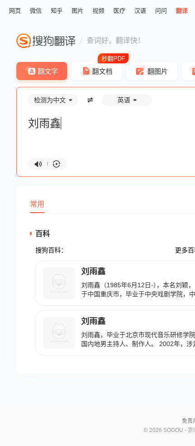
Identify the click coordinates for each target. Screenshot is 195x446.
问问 (161, 10)
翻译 (182, 10)
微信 (36, 10)
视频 (98, 10)
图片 (77, 10)
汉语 (140, 10)
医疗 (119, 10)
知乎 (57, 10)
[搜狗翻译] (45, 40)
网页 (15, 10)
